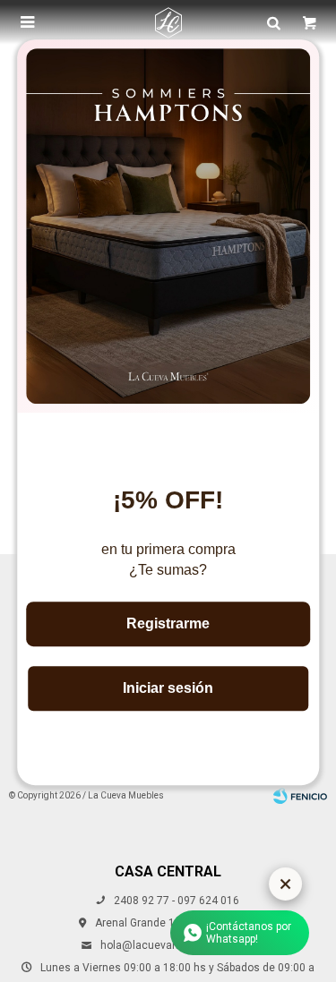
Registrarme (168, 623)
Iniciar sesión (168, 688)
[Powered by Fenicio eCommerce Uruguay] (300, 795)
